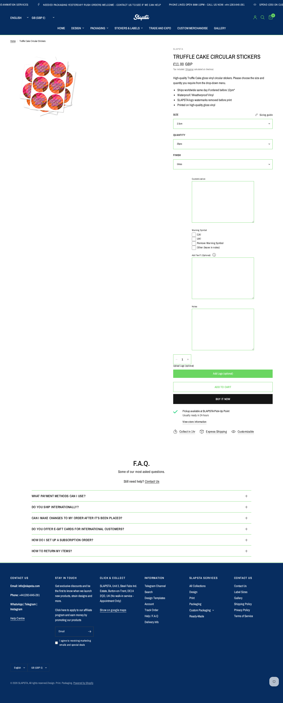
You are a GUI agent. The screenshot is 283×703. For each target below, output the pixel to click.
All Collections (197, 586)
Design (193, 592)
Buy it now (223, 399)
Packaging (195, 604)
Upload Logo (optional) (183, 365)
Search (149, 592)
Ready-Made (196, 616)
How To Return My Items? (52, 551)
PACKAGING (97, 28)
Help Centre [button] (17, 618)
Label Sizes (240, 592)
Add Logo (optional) (223, 373)
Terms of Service (243, 616)
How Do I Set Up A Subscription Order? (62, 540)
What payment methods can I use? (59, 496)
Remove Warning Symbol (210, 243)
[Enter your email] (89, 632)
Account (149, 604)
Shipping (189, 69)
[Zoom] (77, 56)
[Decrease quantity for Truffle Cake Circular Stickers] (176, 359)
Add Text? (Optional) (201, 255)
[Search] (263, 17)
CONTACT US (243, 577)
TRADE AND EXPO (160, 28)
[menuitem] (61, 28)
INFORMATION (154, 577)
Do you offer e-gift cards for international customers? (78, 529)
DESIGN (76, 28)
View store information (195, 422)
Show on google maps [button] (113, 610)
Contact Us (152, 481)
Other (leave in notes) (208, 247)
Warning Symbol (199, 230)
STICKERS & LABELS (127, 28)
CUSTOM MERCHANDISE (192, 28)
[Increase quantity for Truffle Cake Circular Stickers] (188, 359)
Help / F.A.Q (151, 616)
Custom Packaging (200, 610)
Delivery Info (152, 622)
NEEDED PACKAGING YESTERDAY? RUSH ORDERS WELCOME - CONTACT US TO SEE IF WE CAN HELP (80, 4)
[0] (270, 17)
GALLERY (220, 28)
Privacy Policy (242, 610)
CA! (199, 234)
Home (13, 41)
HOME (61, 28)
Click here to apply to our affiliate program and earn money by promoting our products (73, 615)
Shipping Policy (243, 604)
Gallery (238, 598)
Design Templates (155, 598)
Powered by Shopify (83, 683)
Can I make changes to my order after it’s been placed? (77, 518)
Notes (194, 306)
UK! (199, 239)
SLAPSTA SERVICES (203, 577)
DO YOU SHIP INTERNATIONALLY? (55, 507)
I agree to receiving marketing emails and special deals (75, 643)
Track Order (151, 610)
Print (192, 598)
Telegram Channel (155, 586)
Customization (198, 178)
